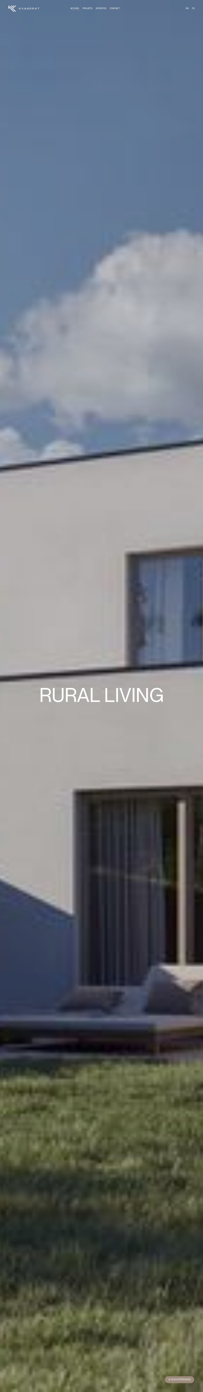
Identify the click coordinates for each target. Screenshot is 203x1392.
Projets (87, 8)
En (187, 8)
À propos (101, 8)
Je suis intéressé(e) (179, 1379)
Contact (115, 8)
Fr (193, 8)
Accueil (74, 8)
